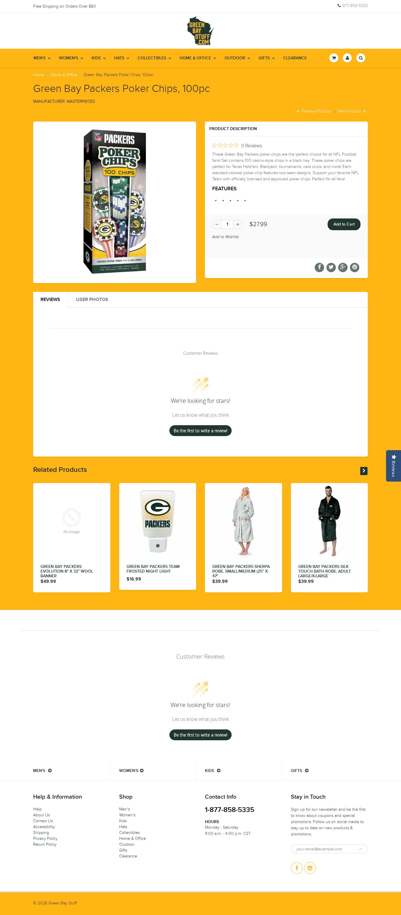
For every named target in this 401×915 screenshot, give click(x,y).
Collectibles (152, 58)
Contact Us (43, 820)
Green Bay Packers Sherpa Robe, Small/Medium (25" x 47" (241, 571)
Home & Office (195, 58)
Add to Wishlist (225, 236)
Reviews (50, 299)
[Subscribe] (360, 849)
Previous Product (315, 111)
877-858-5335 (355, 6)
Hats (119, 58)
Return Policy (45, 844)
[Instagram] (310, 868)
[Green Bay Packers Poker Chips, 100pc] (115, 201)
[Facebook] (297, 868)
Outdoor (235, 58)
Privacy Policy (45, 838)
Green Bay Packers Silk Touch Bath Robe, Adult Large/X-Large (324, 571)
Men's (39, 58)
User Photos (92, 299)
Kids (96, 58)
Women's (68, 58)
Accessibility (44, 826)
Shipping (41, 832)
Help (37, 809)
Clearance (295, 58)
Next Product (350, 111)
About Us (41, 815)
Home (38, 74)
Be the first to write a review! (200, 430)
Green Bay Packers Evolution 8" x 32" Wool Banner (67, 571)
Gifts (264, 58)
